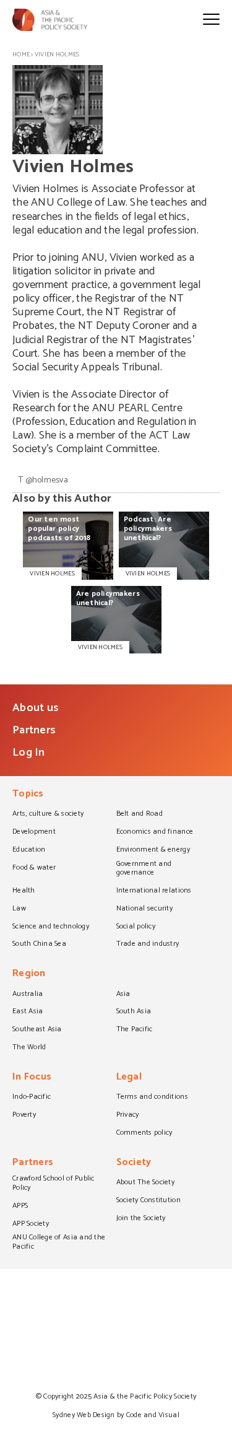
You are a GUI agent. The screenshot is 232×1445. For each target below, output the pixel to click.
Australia (27, 995)
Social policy (135, 927)
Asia (123, 995)
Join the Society (141, 1219)
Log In (28, 752)
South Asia (134, 1012)
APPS (20, 1206)
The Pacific (134, 1030)
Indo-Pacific (31, 1097)
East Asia (27, 1012)
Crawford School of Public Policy (53, 1184)
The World (29, 1048)
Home (21, 54)
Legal (129, 1078)
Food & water (34, 868)
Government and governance (144, 869)
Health (23, 891)
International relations (154, 891)
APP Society (30, 1224)
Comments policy (144, 1133)
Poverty (24, 1115)
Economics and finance (155, 832)
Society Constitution (148, 1201)
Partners (34, 730)
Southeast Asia (37, 1030)
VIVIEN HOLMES (52, 573)
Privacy (127, 1115)
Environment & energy (153, 850)
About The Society (145, 1183)
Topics (28, 795)
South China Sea (39, 945)
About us (35, 708)
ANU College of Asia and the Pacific (58, 1242)
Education (28, 850)
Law (19, 909)
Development (34, 832)
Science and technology (50, 927)
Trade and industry (147, 945)
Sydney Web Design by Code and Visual (116, 1415)
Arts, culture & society (48, 814)
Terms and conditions (152, 1097)
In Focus (31, 1078)
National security (144, 909)
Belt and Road (139, 814)
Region (29, 974)
